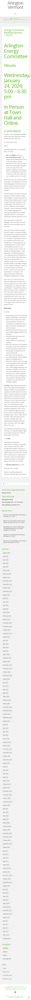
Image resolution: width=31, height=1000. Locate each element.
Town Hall (10, 986)
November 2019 (7, 837)
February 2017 (7, 938)
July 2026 (5, 556)
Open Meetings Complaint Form (11, 505)
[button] (15, 13)
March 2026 (6, 570)
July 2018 (5, 889)
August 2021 (6, 763)
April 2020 (5, 819)
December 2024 (7, 623)
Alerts (19, 987)
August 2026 (6, 553)
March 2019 (6, 865)
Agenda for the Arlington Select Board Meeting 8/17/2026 (14, 535)
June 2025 (5, 602)
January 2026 (6, 577)
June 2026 (5, 560)
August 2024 (6, 637)
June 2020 (5, 812)
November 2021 (7, 752)
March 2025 (6, 612)
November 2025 (7, 584)
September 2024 (7, 633)
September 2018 (7, 882)
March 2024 (6, 654)
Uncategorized (7, 958)
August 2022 (6, 721)
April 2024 (5, 651)
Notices (5, 955)
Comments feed (7, 975)
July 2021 (5, 766)
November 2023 (7, 668)
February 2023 (7, 700)
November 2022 (7, 710)
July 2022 (5, 724)
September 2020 (7, 801)
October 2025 (7, 588)
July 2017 (5, 921)
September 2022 (7, 717)
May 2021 (5, 773)
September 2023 (7, 675)
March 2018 (6, 903)
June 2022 (5, 728)
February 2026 (7, 574)
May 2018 (5, 896)
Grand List (22, 988)
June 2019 (5, 854)
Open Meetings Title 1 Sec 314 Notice (12, 502)
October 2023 (7, 672)
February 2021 (7, 784)
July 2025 (5, 598)
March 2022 (6, 738)
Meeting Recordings (7, 499)
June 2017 (5, 924)
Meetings (5, 948)
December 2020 (7, 791)
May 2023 (5, 689)
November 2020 (7, 794)
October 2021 (7, 756)
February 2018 (7, 907)
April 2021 (5, 777)
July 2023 (5, 682)
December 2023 (7, 665)
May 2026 (5, 563)
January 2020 (6, 829)
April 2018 (5, 900)
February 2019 (7, 868)
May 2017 (5, 928)
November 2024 (7, 626)
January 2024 (6, 661)
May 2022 (5, 731)
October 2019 (7, 840)
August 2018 (6, 886)
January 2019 (6, 872)
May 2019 (5, 858)
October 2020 (7, 798)
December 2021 (7, 749)
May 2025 (5, 605)
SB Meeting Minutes (11, 988)
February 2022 (7, 742)
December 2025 (7, 581)
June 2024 (5, 644)
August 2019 (6, 847)
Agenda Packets (6, 493)
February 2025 (7, 616)
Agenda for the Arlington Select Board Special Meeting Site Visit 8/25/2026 (14, 521)
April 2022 (5, 735)
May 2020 (5, 816)
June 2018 (5, 893)
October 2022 (7, 714)
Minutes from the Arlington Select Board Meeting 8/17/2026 (14, 515)
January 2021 (6, 787)
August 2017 (6, 917)
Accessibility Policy (10, 987)
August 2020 (6, 805)
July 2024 (5, 640)
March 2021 (6, 780)
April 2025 (5, 609)
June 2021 (5, 770)
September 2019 (7, 844)
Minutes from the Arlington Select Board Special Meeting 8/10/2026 (14, 541)
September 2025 (7, 591)
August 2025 (6, 595)
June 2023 (5, 686)
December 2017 (7, 910)
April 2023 (5, 693)
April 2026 (5, 567)
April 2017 (5, 931)
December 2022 (7, 707)
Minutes (5, 951)
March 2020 (6, 823)
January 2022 (6, 745)
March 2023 (6, 696)
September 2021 (7, 759)
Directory (8, 989)
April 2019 (5, 861)
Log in (4, 968)
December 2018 (7, 875)
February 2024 (7, 658)
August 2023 (6, 679)
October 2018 (7, 879)
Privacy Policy (19, 986)
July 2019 (5, 851)
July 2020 (5, 808)
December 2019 (7, 833)
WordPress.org (7, 979)
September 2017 (7, 914)
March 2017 (6, 935)
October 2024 (7, 630)
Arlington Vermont (15, 5)
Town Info (16, 989)
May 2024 (5, 647)
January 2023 (6, 703)
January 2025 (6, 619)
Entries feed (6, 972)
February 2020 (7, 826)
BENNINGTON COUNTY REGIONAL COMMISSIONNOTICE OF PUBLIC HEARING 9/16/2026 (13, 528)
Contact (23, 989)
